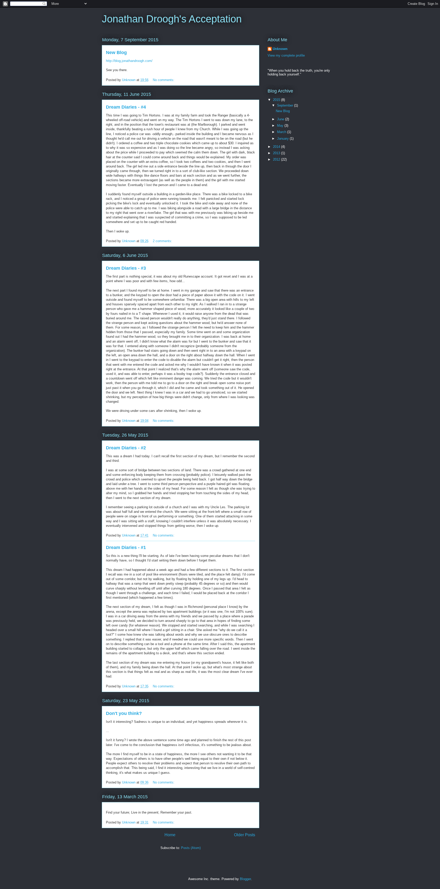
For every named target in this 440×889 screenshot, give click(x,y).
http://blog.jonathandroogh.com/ (129, 61)
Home (169, 835)
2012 (277, 159)
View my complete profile (286, 55)
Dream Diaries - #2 (126, 447)
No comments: (164, 80)
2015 (277, 100)
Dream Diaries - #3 (126, 268)
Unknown (280, 49)
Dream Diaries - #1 (126, 547)
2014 (277, 147)
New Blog (116, 52)
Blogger (245, 879)
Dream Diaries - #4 (126, 107)
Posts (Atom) (191, 848)
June (281, 119)
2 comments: (163, 241)
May (280, 125)
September (285, 105)
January (283, 138)
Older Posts (244, 835)
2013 (277, 153)
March (282, 132)
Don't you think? (124, 713)
